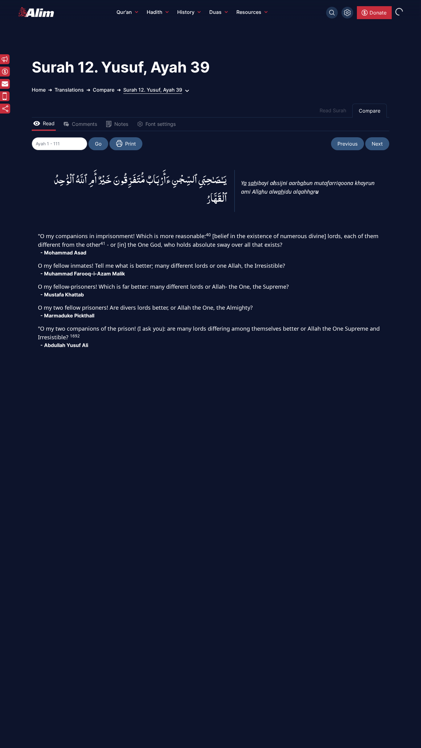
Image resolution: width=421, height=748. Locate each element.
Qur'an (124, 12)
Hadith (154, 12)
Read (49, 123)
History (185, 12)
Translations (69, 90)
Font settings (160, 124)
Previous (347, 144)
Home (39, 90)
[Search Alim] (332, 13)
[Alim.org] (38, 12)
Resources (248, 12)
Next (377, 144)
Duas (215, 12)
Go (98, 144)
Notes (121, 124)
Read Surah (333, 110)
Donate (378, 13)
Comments (84, 124)
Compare (369, 111)
